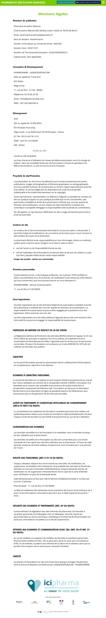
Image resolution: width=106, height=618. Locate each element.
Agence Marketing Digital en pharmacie (58, 611)
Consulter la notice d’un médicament (89, 2)
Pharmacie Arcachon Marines (23, 2)
